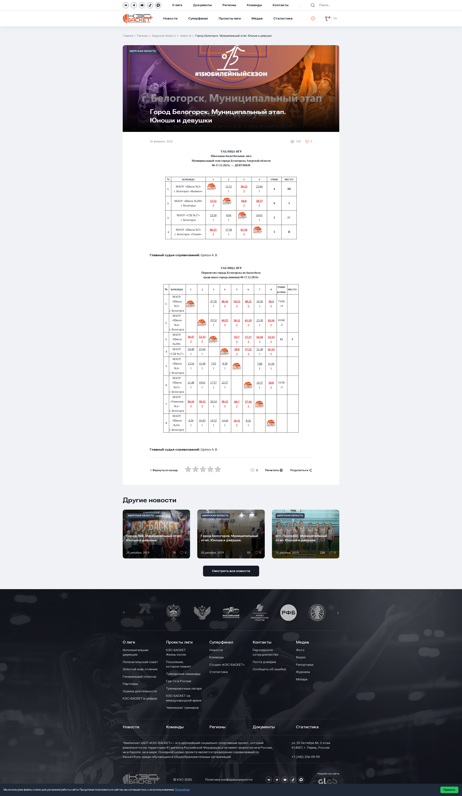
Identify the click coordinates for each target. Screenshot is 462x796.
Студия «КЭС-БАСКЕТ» (227, 664)
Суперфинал (198, 18)
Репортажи (304, 664)
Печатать (272, 470)
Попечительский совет (140, 662)
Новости (170, 18)
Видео (301, 657)
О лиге (177, 5)
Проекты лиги (179, 642)
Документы (202, 5)
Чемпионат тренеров (182, 707)
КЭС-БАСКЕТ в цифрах (140, 698)
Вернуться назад (165, 470)
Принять (449, 789)
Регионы (229, 5)
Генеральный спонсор (139, 676)
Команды (254, 5)
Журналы (303, 672)
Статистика (283, 18)
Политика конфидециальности (228, 779)
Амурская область (164, 35)
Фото (300, 650)
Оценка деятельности (140, 691)
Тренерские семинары (183, 674)
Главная (128, 35)
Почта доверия (264, 662)
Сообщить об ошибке (269, 669)
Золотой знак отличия (140, 669)
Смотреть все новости (231, 571)
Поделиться (299, 470)
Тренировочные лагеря (184, 688)
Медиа (257, 18)
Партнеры (130, 684)
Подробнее (182, 789)
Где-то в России (178, 681)
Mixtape (302, 679)
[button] (124, 613)
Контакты (280, 5)
